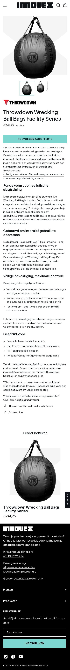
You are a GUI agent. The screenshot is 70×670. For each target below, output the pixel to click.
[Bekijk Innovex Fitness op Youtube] (20, 656)
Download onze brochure (19, 571)
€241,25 (9, 516)
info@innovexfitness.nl (18, 551)
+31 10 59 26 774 (13, 556)
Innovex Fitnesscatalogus (40, 385)
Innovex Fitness (19, 665)
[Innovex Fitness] (35, 5)
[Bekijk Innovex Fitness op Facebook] (13, 656)
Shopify (44, 665)
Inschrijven (35, 643)
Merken (8, 589)
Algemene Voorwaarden (19, 567)
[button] (58, 5)
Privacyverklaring (14, 563)
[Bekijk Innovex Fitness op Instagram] (5, 656)
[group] (35, 479)
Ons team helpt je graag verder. (21, 399)
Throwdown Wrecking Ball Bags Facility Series (31, 509)
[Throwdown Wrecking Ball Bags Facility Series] (27, 88)
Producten (10, 601)
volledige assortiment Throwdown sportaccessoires (33, 174)
